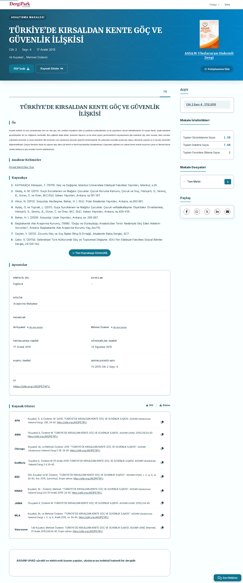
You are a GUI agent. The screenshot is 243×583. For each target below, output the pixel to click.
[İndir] (227, 181)
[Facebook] (187, 212)
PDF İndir (19, 68)
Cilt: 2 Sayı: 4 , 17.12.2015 (201, 104)
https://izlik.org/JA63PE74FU (31, 386)
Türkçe (213, 4)
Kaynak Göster (49, 68)
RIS (151, 405)
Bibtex (166, 405)
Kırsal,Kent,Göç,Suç (21, 167)
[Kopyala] (162, 422)
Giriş (227, 4)
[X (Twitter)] (207, 212)
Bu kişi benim (36, 327)
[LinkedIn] (217, 212)
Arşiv (184, 89)
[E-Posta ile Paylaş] (227, 212)
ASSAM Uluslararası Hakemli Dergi (209, 55)
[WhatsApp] (197, 212)
